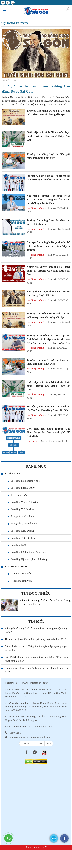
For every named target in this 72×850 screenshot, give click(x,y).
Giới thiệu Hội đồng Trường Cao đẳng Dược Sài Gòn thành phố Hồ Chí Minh (48, 432)
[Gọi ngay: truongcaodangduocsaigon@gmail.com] (10, 840)
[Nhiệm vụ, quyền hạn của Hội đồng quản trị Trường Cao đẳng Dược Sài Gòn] (13, 273)
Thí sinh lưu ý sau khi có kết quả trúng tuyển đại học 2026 (35, 639)
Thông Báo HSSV (16, 566)
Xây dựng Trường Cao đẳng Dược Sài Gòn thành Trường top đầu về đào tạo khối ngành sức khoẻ (48, 199)
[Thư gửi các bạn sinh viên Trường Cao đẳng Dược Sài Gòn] (36, 53)
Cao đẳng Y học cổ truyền (24, 502)
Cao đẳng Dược (19, 545)
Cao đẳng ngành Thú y (23, 487)
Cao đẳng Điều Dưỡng (22, 530)
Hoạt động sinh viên (21, 580)
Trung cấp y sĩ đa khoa (22, 516)
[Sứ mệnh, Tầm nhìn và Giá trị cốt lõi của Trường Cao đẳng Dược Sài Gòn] (13, 182)
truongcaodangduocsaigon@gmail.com (30, 737)
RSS (49, 743)
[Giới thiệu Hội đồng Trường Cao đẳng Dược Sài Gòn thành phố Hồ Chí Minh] (13, 442)
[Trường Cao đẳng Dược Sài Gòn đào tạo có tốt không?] (13, 226)
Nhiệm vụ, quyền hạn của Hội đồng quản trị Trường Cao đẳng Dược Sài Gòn (48, 270)
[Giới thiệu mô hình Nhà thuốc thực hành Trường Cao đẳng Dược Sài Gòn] (13, 138)
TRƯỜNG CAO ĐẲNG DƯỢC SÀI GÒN (27, 683)
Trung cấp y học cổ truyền (24, 523)
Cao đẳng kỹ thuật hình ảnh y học (28, 552)
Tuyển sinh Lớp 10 (20, 495)
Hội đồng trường (14, 23)
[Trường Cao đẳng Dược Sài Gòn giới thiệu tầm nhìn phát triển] (13, 160)
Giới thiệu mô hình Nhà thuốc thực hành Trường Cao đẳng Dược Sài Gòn (48, 136)
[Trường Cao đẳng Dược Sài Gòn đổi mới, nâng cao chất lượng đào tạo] (13, 117)
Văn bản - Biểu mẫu (21, 573)
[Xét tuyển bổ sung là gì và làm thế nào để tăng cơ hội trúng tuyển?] (9, 605)
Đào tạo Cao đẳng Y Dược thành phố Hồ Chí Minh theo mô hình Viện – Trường (48, 246)
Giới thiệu (37, 743)
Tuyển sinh (12, 473)
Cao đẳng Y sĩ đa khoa (22, 509)
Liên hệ (25, 743)
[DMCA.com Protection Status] (36, 761)
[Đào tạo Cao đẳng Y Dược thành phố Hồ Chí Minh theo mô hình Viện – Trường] (13, 249)
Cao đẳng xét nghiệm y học (25, 480)
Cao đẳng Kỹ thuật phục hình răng (29, 559)
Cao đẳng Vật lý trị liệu (23, 538)
